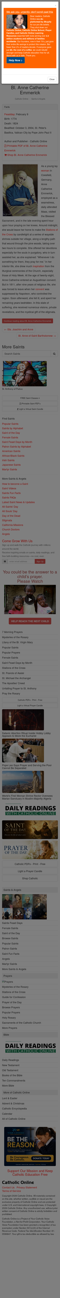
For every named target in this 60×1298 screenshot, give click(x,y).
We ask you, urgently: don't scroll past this (29, 12)
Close (52, 79)
